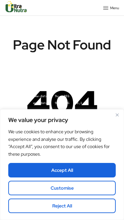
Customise (62, 188)
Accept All (62, 170)
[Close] (117, 115)
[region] (62, 164)
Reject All (62, 206)
